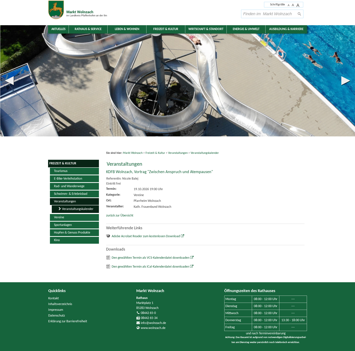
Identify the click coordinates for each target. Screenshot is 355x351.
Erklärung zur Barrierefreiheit (67, 321)
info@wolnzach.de (153, 323)
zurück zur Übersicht (119, 215)
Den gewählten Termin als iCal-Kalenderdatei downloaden (150, 267)
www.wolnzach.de (153, 328)
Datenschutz (56, 315)
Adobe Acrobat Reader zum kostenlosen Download (146, 236)
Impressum (55, 310)
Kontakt (53, 298)
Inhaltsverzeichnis (60, 304)
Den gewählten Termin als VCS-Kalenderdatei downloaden (150, 258)
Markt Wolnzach (150, 291)
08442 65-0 (148, 313)
